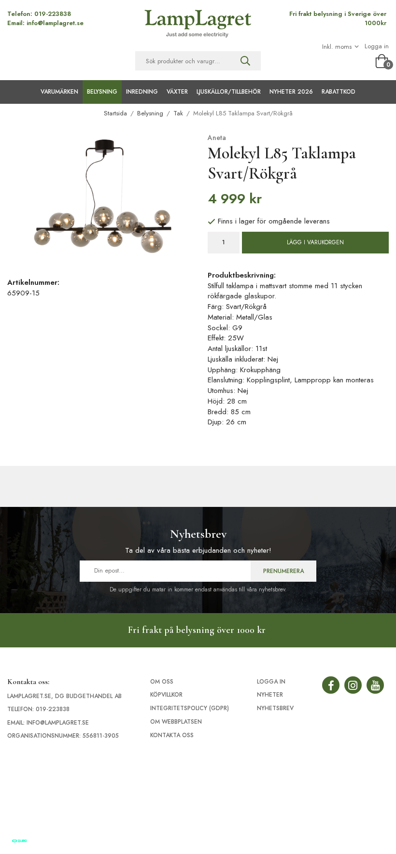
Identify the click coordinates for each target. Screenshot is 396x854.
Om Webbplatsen (176, 721)
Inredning (142, 91)
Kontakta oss (172, 735)
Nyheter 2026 (291, 91)
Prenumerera (283, 571)
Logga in (377, 46)
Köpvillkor (166, 694)
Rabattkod (338, 91)
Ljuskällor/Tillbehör (229, 91)
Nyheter (270, 694)
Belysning (102, 91)
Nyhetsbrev (275, 708)
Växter (177, 91)
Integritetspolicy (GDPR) (189, 708)
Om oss (161, 681)
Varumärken (59, 91)
